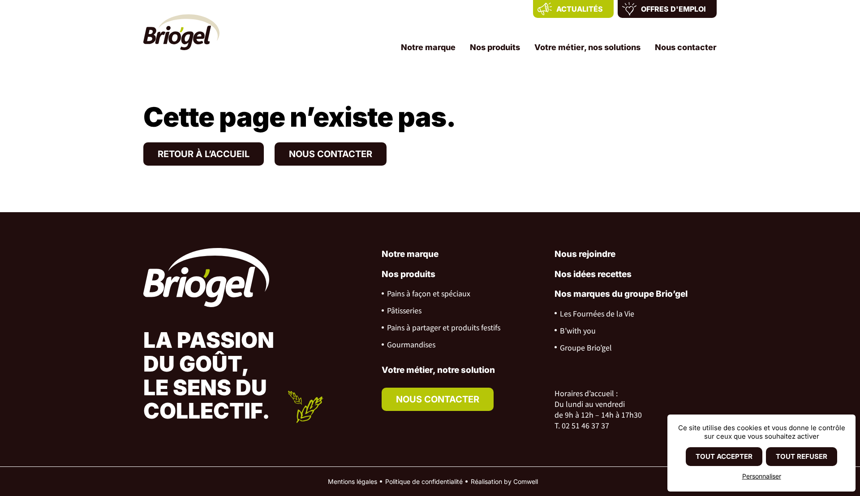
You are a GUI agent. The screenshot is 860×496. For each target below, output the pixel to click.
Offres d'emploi (673, 8)
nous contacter (437, 399)
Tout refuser (801, 456)
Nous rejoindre (585, 254)
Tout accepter (724, 456)
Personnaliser (761, 476)
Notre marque (428, 47)
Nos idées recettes (593, 274)
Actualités (579, 8)
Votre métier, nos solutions (587, 47)
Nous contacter (686, 47)
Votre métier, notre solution (438, 370)
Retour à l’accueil (203, 154)
